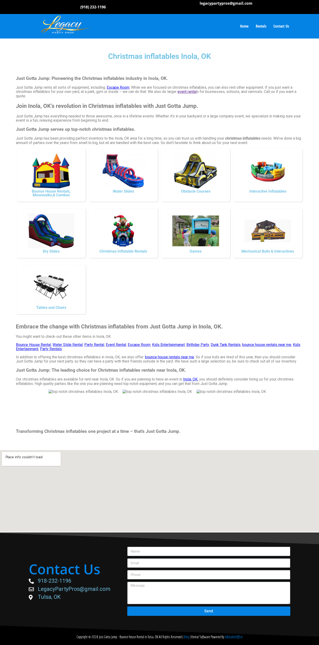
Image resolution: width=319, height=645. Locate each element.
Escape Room (118, 87)
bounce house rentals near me (266, 344)
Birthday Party (197, 344)
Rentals (261, 26)
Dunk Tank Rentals (226, 344)
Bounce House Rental (33, 344)
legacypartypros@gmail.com (226, 3)
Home (244, 26)
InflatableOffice (234, 637)
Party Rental (94, 344)
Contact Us (281, 26)
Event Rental (116, 344)
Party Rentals (51, 349)
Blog (187, 637)
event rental (187, 91)
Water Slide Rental (68, 344)
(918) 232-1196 (93, 7)
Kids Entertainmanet (168, 344)
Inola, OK (190, 379)
